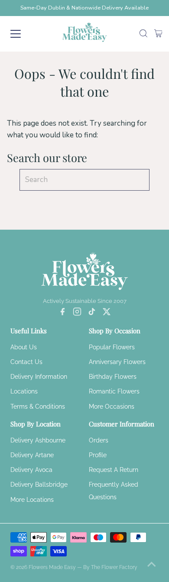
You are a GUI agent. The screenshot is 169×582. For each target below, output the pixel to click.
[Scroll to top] (151, 564)
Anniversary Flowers (117, 361)
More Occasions (111, 406)
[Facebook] (62, 313)
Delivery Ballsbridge (39, 484)
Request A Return (113, 469)
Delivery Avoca (31, 469)
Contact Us (26, 361)
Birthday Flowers (112, 376)
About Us (23, 347)
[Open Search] (143, 34)
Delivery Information (38, 376)
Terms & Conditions (37, 406)
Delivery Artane (32, 455)
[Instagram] (77, 313)
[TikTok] (92, 313)
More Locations (32, 499)
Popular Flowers (112, 347)
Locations (24, 391)
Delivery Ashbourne (37, 440)
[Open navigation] (23, 34)
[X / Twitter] (106, 313)
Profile (98, 455)
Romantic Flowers (114, 391)
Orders (98, 440)
